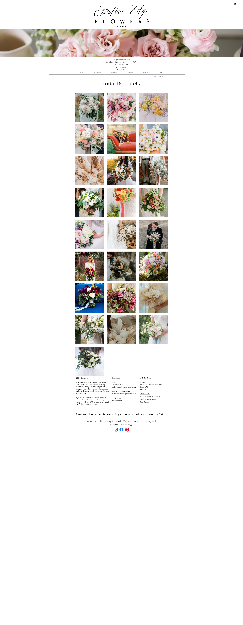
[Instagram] (115, 429)
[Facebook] (121, 429)
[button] (114, 72)
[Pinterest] (127, 429)
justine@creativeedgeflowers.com (124, 387)
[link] (235, 3)
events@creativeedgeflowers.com (124, 394)
